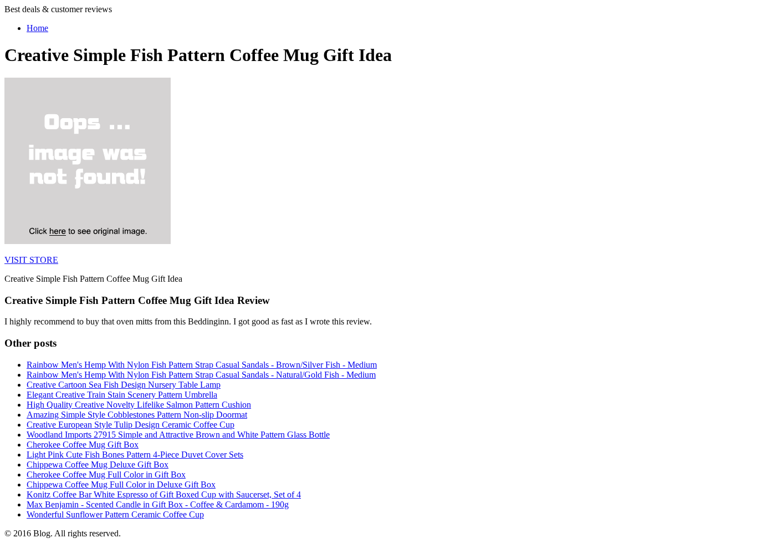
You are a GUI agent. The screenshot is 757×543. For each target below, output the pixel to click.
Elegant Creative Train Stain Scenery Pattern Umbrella (122, 394)
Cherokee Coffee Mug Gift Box (83, 444)
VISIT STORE (31, 260)
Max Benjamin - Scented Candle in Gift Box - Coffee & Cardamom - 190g (158, 504)
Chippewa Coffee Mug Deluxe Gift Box (97, 464)
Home (37, 28)
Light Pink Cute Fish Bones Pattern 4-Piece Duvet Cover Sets (135, 454)
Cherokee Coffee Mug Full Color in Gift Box (106, 474)
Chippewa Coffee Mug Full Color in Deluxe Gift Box (121, 484)
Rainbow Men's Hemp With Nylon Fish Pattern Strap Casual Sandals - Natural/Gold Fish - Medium (201, 374)
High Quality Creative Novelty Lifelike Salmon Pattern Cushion (139, 404)
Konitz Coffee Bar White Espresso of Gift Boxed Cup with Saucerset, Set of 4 (164, 494)
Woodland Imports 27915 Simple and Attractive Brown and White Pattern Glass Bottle (178, 434)
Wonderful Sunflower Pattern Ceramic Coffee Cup (115, 514)
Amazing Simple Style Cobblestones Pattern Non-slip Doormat (137, 414)
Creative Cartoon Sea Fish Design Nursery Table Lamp (124, 384)
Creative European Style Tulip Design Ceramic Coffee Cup (130, 424)
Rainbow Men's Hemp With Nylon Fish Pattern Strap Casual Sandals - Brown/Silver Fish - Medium (202, 364)
